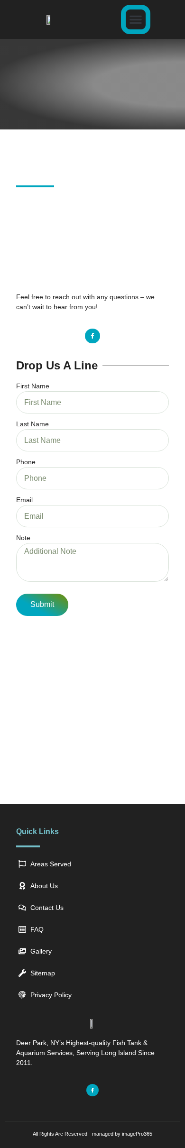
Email (24, 500)
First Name (32, 386)
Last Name (32, 424)
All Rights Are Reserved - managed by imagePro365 (92, 1134)
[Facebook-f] (92, 336)
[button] (135, 19)
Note (23, 538)
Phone (26, 462)
